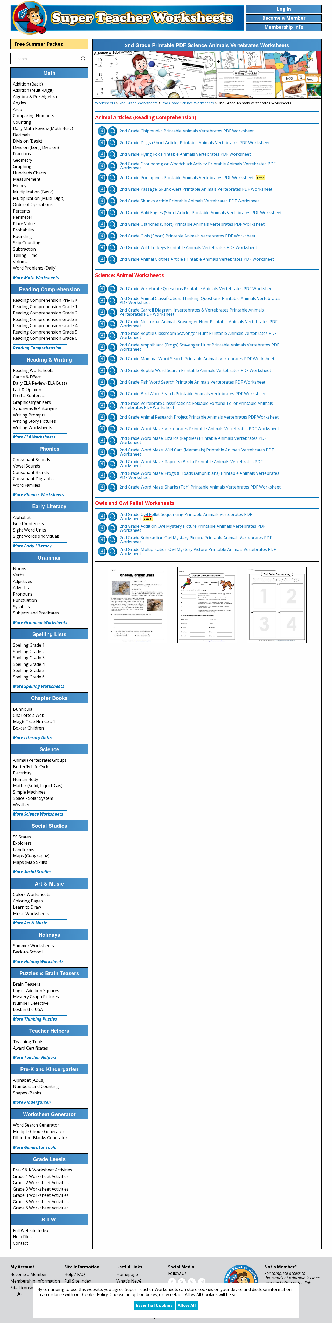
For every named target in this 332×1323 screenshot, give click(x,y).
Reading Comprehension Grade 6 (45, 338)
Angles (19, 103)
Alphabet (22, 517)
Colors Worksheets (31, 894)
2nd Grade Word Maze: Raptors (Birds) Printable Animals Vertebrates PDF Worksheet (191, 464)
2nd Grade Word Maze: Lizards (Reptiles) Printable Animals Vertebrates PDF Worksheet (193, 440)
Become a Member (28, 1274)
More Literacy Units (32, 737)
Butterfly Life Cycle (31, 766)
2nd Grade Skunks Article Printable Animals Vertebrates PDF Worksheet (189, 201)
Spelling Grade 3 (29, 658)
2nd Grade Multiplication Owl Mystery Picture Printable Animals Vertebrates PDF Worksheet (198, 551)
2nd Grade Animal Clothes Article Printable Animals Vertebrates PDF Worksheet (197, 259)
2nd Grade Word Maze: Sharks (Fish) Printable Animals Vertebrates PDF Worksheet (200, 487)
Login (16, 1294)
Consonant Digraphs (33, 479)
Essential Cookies (154, 1305)
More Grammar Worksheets (40, 622)
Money (19, 185)
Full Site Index (77, 1281)
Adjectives (22, 581)
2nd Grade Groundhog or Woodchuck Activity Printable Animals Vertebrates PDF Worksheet (197, 166)
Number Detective (31, 1003)
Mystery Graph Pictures (36, 997)
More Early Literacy (32, 546)
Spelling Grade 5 (29, 670)
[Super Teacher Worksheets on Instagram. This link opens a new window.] (201, 1281)
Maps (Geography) (31, 856)
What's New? (129, 1281)
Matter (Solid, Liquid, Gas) (38, 785)
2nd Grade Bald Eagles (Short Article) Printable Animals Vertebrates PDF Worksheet (201, 212)
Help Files (22, 1237)
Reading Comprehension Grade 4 (45, 325)
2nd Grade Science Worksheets (188, 103)
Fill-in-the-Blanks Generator (40, 1138)
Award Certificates (30, 1048)
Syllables (21, 607)
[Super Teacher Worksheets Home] (127, 17)
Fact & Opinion (27, 389)
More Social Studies (32, 871)
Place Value (24, 224)
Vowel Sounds (26, 466)
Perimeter (22, 217)
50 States (22, 837)
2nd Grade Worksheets (138, 103)
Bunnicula (22, 709)
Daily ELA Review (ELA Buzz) (40, 383)
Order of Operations (33, 204)
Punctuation (25, 600)
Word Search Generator (36, 1125)
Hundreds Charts (29, 173)
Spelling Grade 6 (29, 677)
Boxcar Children (28, 728)
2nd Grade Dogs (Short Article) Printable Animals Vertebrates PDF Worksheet (195, 142)
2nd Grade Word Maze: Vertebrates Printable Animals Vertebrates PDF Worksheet (199, 428)
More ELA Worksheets (34, 437)
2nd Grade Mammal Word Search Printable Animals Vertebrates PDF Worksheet (197, 359)
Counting (22, 122)
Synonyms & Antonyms (35, 408)
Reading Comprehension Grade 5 (45, 332)
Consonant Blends (31, 472)
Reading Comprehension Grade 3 (45, 319)
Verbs (18, 575)
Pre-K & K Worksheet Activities (42, 1170)
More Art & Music (30, 923)
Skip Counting (26, 242)
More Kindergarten (32, 1102)
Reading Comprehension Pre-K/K (45, 300)
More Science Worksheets (38, 814)
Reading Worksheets (33, 370)
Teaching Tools (28, 1041)
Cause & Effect (27, 377)
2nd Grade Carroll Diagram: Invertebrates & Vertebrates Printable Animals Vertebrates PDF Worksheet (192, 312)
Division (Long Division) (36, 147)
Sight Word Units (29, 530)
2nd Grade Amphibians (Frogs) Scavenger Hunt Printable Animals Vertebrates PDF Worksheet (199, 347)
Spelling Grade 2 (29, 651)
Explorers (22, 843)
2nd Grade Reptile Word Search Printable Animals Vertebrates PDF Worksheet (195, 370)
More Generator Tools (34, 1147)
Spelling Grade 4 (29, 664)
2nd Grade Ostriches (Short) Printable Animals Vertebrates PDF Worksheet (192, 224)
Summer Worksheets (33, 946)
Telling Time (25, 255)
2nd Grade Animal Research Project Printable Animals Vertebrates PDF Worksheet (199, 417)
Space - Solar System (33, 798)
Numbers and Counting (36, 1086)
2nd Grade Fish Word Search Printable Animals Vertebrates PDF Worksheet (192, 382)
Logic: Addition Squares (36, 990)
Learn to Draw (27, 907)
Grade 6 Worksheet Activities (41, 1208)
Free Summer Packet (39, 44)
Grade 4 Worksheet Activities (41, 1195)
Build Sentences (28, 523)
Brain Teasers (26, 984)
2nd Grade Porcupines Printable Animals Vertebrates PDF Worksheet (187, 177)
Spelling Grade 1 (29, 645)
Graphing (22, 166)
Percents (21, 211)
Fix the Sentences (30, 396)
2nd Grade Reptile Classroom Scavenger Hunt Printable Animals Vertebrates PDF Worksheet (198, 335)
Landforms (23, 849)
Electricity (22, 773)
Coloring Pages (28, 901)
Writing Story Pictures (34, 421)
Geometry (22, 160)
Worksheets (105, 103)
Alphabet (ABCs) (28, 1080)
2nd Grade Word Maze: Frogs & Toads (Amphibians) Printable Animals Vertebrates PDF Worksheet (199, 475)
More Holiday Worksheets (38, 961)
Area (17, 109)
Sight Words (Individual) (36, 536)
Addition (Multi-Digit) (33, 90)
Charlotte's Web (28, 715)
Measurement (26, 179)
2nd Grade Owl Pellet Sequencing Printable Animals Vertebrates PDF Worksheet (186, 516)
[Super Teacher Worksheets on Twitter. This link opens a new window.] (182, 1281)
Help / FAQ (74, 1274)
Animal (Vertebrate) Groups (40, 760)
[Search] (83, 58)
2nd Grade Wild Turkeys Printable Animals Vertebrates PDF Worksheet (188, 247)
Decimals (21, 135)
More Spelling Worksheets (38, 686)
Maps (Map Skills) (30, 862)
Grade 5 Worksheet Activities (41, 1202)
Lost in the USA (28, 1009)
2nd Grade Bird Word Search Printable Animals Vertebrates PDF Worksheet (193, 394)
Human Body (25, 779)
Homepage (127, 1274)
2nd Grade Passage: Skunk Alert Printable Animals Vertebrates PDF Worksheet (196, 189)
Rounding (22, 236)
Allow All (187, 1305)
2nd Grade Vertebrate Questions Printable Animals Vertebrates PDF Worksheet (197, 289)
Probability (23, 230)
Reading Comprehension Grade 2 (45, 313)
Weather (21, 805)
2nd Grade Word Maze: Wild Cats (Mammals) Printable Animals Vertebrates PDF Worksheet (197, 452)
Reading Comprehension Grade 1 (45, 306)
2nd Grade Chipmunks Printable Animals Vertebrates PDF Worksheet (187, 131)
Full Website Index (30, 1230)
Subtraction (24, 249)
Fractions (22, 154)
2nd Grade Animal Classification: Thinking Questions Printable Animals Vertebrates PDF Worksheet (200, 300)
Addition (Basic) (28, 84)
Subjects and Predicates (36, 613)
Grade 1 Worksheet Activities (41, 1176)
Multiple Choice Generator (38, 1131)
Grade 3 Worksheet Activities (41, 1189)
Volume (20, 262)
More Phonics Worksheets (38, 494)
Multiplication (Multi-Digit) (38, 198)
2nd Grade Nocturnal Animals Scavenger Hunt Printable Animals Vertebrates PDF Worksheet (198, 324)
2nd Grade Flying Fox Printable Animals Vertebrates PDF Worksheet (185, 154)
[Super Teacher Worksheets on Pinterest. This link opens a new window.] (192, 1281)
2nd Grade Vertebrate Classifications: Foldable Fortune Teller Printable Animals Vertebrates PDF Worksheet (196, 405)
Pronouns (22, 594)
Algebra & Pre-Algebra (35, 97)
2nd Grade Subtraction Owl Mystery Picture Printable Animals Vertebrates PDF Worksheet (196, 540)
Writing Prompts (29, 415)
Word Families (26, 485)
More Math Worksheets (36, 277)
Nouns (19, 568)
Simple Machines (29, 792)
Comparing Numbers (33, 115)
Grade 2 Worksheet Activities (41, 1182)
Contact (20, 1243)
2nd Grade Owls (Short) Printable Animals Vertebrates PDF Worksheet (187, 236)
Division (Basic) (27, 141)
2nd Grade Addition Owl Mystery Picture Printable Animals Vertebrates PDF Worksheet (192, 528)
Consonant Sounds (31, 460)
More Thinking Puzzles (35, 1019)
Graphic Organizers (32, 402)
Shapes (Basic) (27, 1093)
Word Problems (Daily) (35, 268)
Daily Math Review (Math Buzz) (43, 128)
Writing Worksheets (32, 427)
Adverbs (21, 587)
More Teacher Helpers (35, 1057)
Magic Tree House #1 (34, 722)
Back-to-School (28, 952)
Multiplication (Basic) (33, 192)
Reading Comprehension (37, 348)
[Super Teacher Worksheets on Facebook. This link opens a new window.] (172, 1281)
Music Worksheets (31, 913)
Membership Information (35, 1281)
